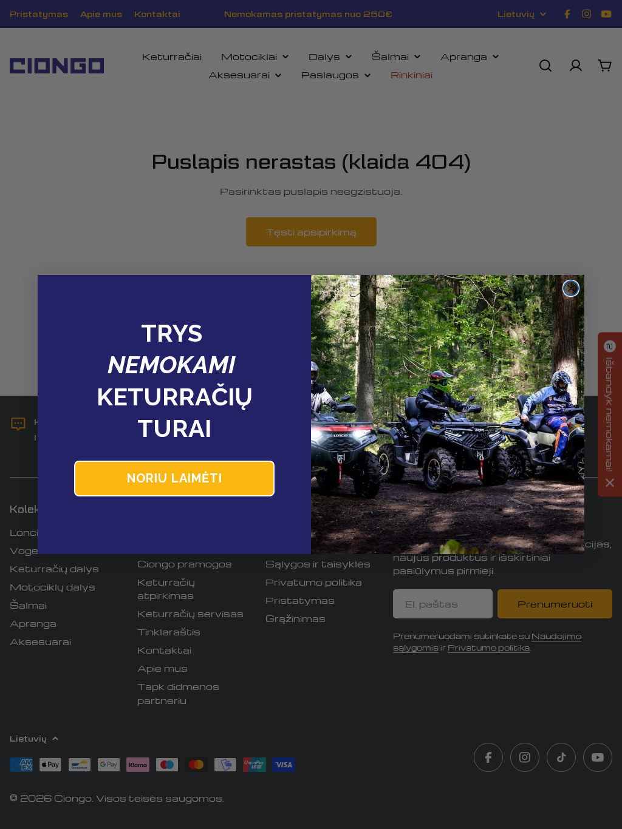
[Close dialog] (571, 288)
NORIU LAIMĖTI (174, 478)
